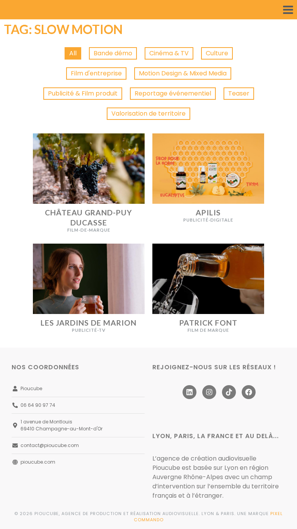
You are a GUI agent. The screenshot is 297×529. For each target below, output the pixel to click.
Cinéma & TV (169, 53)
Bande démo (113, 53)
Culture (217, 53)
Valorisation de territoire (148, 113)
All (73, 53)
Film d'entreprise (96, 73)
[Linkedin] (189, 392)
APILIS (208, 212)
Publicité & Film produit (83, 93)
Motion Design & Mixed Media (183, 73)
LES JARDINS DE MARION (89, 322)
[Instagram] (209, 392)
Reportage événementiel (173, 93)
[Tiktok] (229, 392)
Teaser (238, 93)
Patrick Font (208, 322)
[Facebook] (249, 392)
